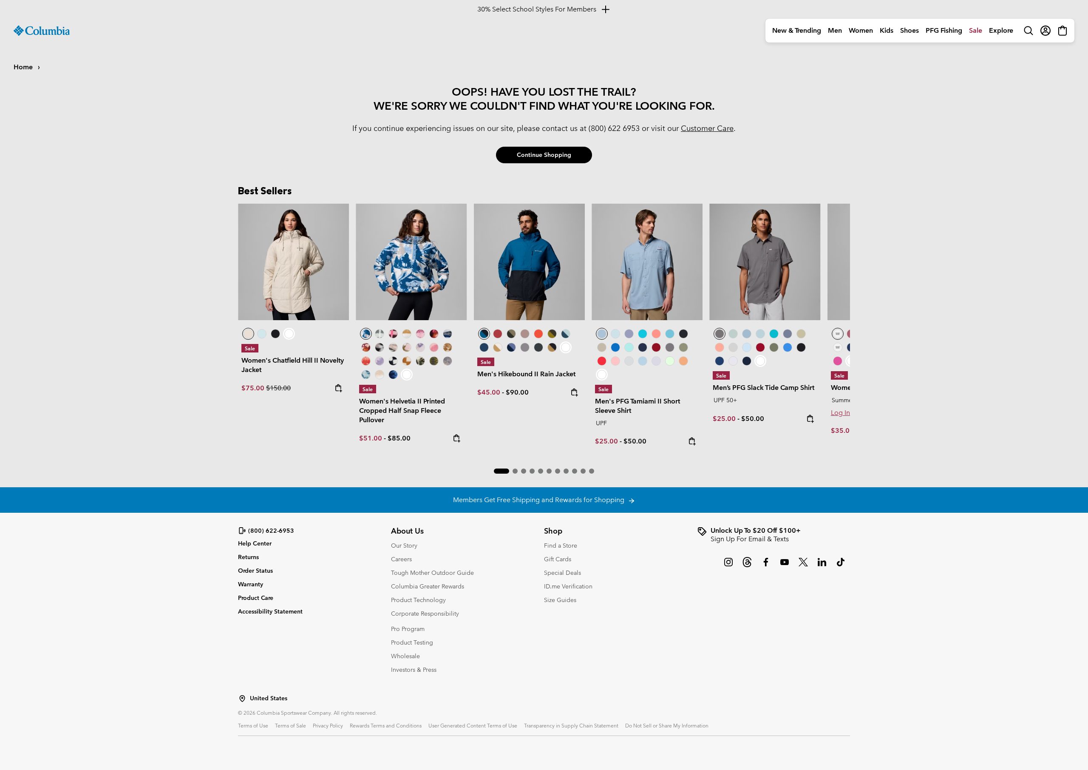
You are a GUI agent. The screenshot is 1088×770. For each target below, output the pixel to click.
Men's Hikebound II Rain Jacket (526, 374)
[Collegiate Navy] (484, 347)
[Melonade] (656, 334)
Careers (401, 559)
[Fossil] (602, 347)
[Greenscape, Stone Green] (511, 334)
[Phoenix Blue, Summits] (447, 334)
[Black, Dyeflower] (379, 347)
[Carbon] (719, 361)
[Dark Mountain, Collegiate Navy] (511, 347)
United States (268, 698)
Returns (248, 557)
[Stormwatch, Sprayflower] (379, 361)
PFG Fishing (944, 30)
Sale (975, 30)
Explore (1001, 30)
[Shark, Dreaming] (447, 361)
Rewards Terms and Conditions (386, 725)
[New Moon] (629, 334)
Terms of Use (253, 725)
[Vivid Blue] (615, 347)
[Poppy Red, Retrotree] (366, 361)
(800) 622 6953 (614, 128)
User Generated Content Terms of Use (472, 725)
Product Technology (418, 600)
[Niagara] (733, 334)
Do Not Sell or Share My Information (666, 725)
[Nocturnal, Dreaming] (393, 375)
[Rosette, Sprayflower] (434, 347)
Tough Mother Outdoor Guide (432, 573)
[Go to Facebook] (765, 566)
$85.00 (399, 438)
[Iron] (525, 334)
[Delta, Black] (552, 347)
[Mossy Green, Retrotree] (434, 361)
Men (835, 30)
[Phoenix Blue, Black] (529, 262)
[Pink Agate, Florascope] (407, 347)
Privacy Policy (328, 725)
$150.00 (278, 388)
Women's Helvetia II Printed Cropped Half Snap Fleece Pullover (402, 410)
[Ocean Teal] (643, 334)
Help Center (255, 543)
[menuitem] (796, 30)
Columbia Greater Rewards (427, 586)
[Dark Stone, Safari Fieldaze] (293, 262)
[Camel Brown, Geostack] (407, 361)
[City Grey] (525, 347)
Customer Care (707, 128)
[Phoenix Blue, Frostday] (411, 262)
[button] (501, 471)
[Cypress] (683, 347)
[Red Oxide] (498, 334)
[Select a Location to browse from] (242, 698)
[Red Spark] (602, 361)
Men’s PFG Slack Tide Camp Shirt (763, 388)
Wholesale (405, 656)
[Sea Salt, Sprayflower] (379, 375)
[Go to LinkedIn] (822, 566)
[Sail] (643, 361)
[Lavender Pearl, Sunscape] (420, 347)
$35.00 (842, 430)
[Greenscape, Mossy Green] (552, 334)
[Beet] (656, 347)
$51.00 (370, 438)
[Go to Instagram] (728, 566)
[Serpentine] (801, 334)
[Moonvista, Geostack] (393, 334)
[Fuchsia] (838, 361)
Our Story (404, 545)
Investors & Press (413, 669)
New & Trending (796, 30)
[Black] (538, 347)
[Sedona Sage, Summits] (393, 347)
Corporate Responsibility (425, 613)
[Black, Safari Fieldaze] (275, 334)
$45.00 (488, 392)
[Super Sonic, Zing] (538, 334)
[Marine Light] (615, 334)
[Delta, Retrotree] (447, 347)
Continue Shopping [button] (544, 155)
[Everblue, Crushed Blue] (566, 334)
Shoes (909, 30)
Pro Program (408, 629)
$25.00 (606, 441)
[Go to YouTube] (784, 566)
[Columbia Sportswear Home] (42, 31)
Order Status (255, 570)
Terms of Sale (290, 725)
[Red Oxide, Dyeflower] (434, 334)
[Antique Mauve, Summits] (420, 334)
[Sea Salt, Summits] (407, 334)
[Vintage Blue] (670, 334)
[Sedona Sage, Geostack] (379, 334)
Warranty (250, 584)
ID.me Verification (568, 586)
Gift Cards (557, 559)
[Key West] (670, 361)
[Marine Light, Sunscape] (366, 375)
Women (861, 30)
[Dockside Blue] (647, 262)
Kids (886, 30)
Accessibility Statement (270, 611)
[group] (773, 534)
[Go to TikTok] (840, 566)
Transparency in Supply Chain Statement (571, 725)
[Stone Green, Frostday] (420, 361)
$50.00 (634, 441)
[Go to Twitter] (803, 566)
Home (24, 67)
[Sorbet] (615, 361)
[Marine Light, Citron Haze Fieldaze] (262, 334)
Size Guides (560, 600)
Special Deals (562, 573)
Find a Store (560, 545)
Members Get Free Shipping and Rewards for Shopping (540, 500)
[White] (656, 361)
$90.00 (517, 392)
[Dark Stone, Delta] (498, 347)
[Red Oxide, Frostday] (366, 347)
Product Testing (412, 642)
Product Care (255, 598)
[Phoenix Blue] (838, 334)
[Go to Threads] (747, 566)
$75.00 (253, 388)
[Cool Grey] (629, 361)
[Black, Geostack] (393, 361)
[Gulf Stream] (629, 347)
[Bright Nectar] (683, 361)
